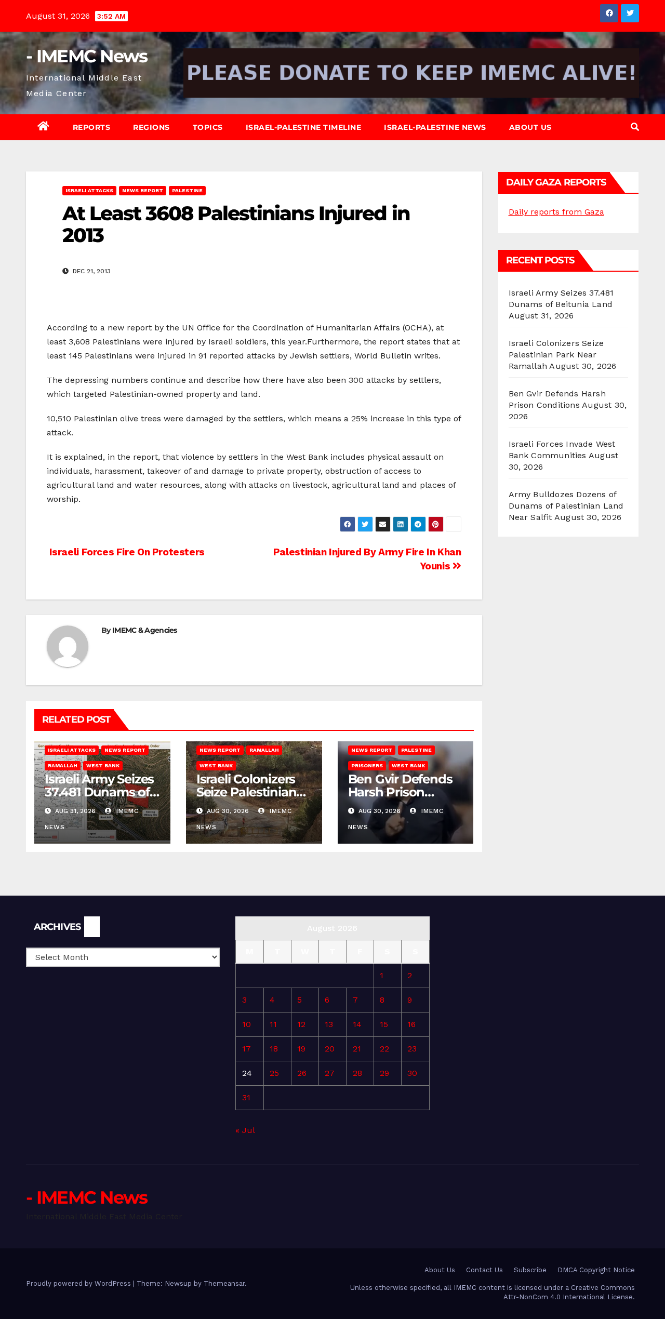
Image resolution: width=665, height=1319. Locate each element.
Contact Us (484, 1270)
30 (412, 1073)
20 (330, 1049)
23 (412, 1049)
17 (246, 1049)
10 (246, 1024)
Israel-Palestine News (435, 127)
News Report (142, 190)
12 (301, 1024)
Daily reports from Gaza (556, 212)
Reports (92, 127)
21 (357, 1049)
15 (384, 1024)
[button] (635, 127)
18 (274, 1049)
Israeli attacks (89, 190)
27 (330, 1073)
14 (357, 1024)
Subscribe (530, 1270)
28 (357, 1073)
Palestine (187, 190)
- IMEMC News (87, 56)
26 (302, 1073)
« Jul (245, 1130)
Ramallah (62, 765)
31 (246, 1097)
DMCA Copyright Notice (596, 1270)
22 (384, 1049)
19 (301, 1049)
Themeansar (224, 1283)
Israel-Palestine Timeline (304, 127)
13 (329, 1024)
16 (411, 1024)
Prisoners (367, 765)
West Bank (102, 765)
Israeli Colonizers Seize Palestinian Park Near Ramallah (556, 354)
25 (274, 1073)
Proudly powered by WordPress (79, 1283)
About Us (530, 127)
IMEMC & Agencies (144, 630)
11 (273, 1024)
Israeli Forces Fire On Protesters (126, 552)
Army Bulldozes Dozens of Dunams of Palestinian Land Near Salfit (566, 505)
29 (384, 1073)
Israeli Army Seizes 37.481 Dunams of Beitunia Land (99, 791)
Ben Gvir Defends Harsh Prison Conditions (400, 791)
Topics (208, 127)
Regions (151, 127)
